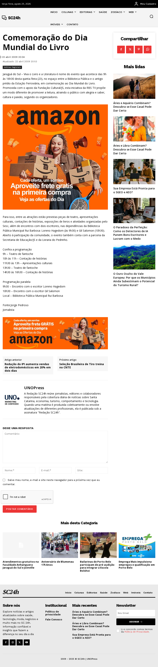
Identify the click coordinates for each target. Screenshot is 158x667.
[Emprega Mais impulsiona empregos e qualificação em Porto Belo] (137, 545)
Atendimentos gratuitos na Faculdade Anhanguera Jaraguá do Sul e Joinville (21, 564)
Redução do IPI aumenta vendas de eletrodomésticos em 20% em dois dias (28, 367)
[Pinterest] (139, 49)
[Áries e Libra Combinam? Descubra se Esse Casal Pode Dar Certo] (134, 129)
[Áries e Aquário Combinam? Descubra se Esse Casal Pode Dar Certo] (134, 86)
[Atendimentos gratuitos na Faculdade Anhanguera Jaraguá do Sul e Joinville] (21, 545)
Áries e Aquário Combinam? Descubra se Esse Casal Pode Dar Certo (132, 106)
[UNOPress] (12, 399)
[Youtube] (27, 642)
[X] (130, 49)
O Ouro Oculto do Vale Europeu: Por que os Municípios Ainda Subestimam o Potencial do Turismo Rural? (134, 279)
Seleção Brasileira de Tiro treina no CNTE (81, 366)
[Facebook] (121, 49)
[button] (151, 16)
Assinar (134, 622)
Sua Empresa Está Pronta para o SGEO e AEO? (91, 636)
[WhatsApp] (147, 49)
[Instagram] (13, 642)
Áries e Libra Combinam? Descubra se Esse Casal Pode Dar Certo (132, 149)
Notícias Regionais (12, 67)
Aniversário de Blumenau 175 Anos (57, 563)
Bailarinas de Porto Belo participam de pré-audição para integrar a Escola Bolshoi (97, 566)
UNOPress (34, 388)
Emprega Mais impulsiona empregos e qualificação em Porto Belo (137, 564)
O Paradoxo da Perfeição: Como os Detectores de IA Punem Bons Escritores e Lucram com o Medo (130, 232)
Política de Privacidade (136, 632)
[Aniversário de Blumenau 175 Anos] (59, 545)
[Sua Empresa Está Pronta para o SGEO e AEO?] (134, 171)
